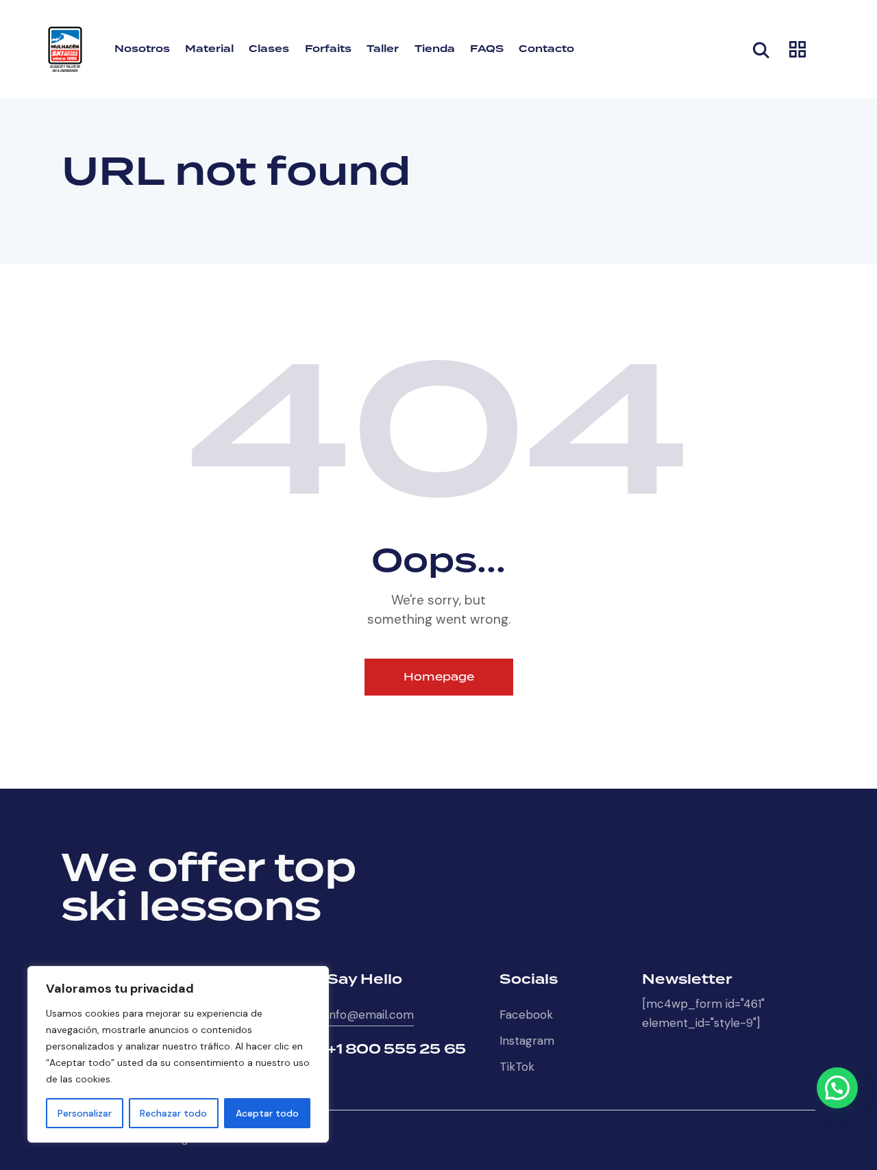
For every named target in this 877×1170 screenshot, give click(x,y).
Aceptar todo (267, 1113)
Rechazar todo (173, 1113)
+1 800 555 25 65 (396, 1049)
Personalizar (85, 1113)
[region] (178, 1054)
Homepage (439, 677)
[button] (837, 1087)
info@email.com (370, 1014)
